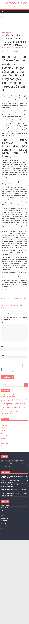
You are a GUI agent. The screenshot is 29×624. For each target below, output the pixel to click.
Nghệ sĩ (3, 433)
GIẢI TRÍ (3, 428)
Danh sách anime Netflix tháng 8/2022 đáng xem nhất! (13, 307)
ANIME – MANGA (5, 423)
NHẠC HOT (4, 438)
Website (3, 363)
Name (3, 346)
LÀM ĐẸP (3, 430)
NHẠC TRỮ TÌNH (5, 443)
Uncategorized (4, 445)
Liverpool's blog (14, 3)
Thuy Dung (15, 47)
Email (3, 355)
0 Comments (23, 47)
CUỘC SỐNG (4, 425)
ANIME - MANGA (6, 32)
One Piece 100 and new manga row (13, 298)
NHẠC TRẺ (4, 440)
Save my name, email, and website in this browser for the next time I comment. (14, 372)
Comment (4, 322)
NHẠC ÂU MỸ (4, 435)
